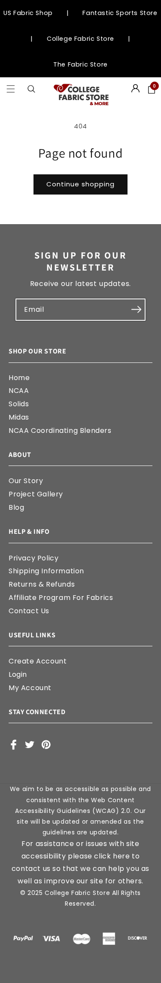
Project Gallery (36, 494)
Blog (16, 507)
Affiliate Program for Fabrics (61, 598)
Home (19, 378)
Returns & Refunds (42, 584)
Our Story (26, 481)
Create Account (38, 661)
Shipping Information (46, 571)
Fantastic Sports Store (119, 13)
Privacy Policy (33, 558)
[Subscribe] (136, 309)
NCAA (19, 391)
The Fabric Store (80, 64)
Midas (19, 417)
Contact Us (29, 611)
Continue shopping (80, 184)
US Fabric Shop (27, 13)
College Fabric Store (80, 38)
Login (18, 674)
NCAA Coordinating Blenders (60, 430)
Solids (19, 404)
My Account (30, 688)
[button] (10, 89)
